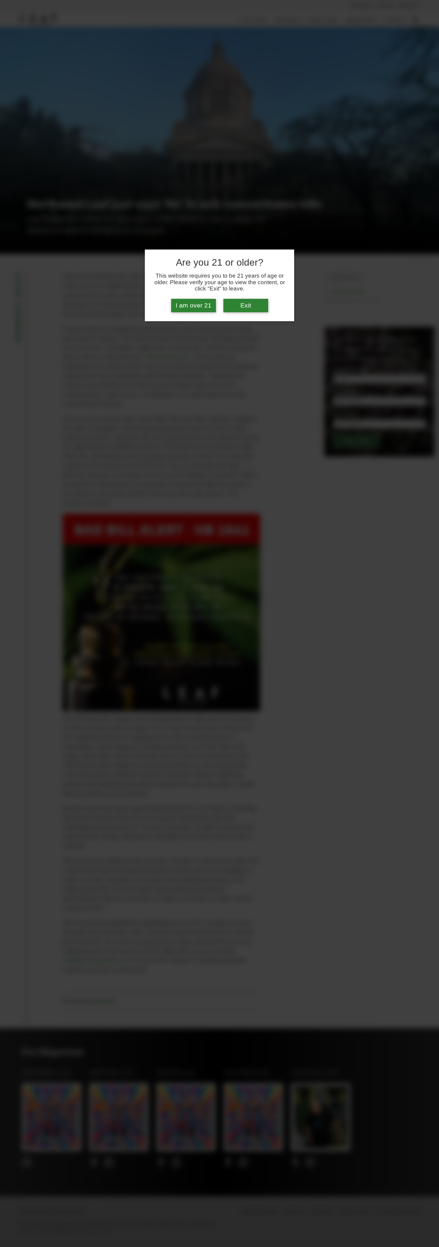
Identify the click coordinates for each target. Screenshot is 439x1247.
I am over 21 (193, 305)
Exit (245, 305)
